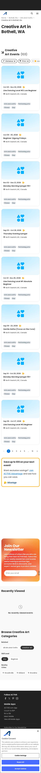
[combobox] (9, 61)
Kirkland (22, 673)
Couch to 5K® (9, 711)
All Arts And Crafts (10, 647)
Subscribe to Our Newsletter (15, 727)
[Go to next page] (37, 451)
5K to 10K (7, 713)
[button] (24, 61)
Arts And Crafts (26, 18)
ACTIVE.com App (10, 708)
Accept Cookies (20, 769)
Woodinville (9, 673)
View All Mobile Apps (12, 719)
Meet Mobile (9, 716)
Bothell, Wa (13, 18)
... (28, 451)
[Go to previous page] (4, 451)
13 (32, 451)
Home (3, 18)
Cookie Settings (20, 756)
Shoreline (33, 673)
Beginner (14, 659)
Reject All (20, 762)
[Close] (37, 731)
